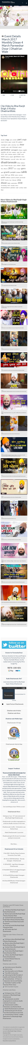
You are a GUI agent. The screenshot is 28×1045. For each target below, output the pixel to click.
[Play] (2, 688)
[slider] (24, 688)
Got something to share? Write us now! (14, 806)
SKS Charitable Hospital (11, 986)
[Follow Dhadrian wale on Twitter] (14, 1024)
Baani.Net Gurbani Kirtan (9, 1040)
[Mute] (21, 688)
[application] (14, 688)
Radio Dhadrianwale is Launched (14, 832)
